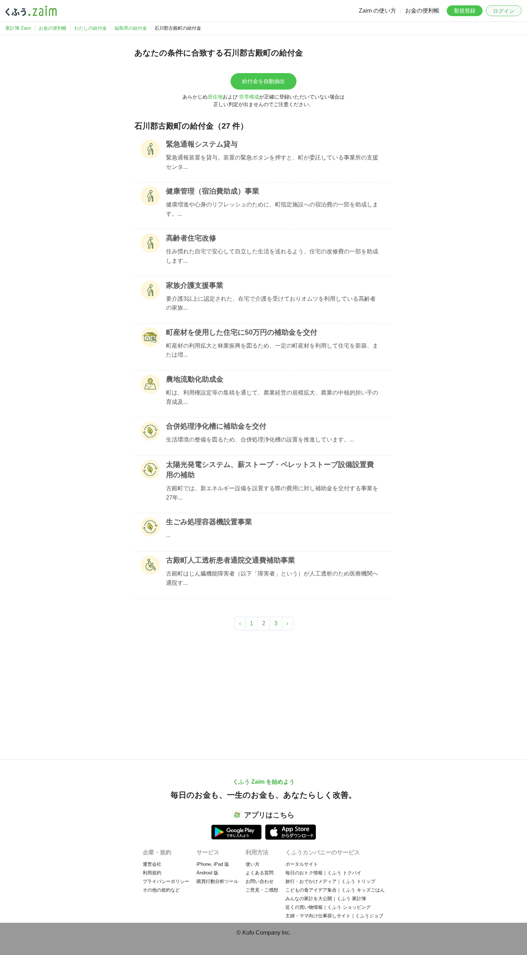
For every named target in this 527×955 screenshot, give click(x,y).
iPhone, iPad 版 (212, 864)
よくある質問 (260, 872)
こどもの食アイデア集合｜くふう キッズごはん (335, 890)
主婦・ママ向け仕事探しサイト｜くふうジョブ (334, 915)
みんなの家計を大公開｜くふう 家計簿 (325, 898)
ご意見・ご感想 (262, 890)
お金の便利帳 (422, 11)
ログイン (503, 11)
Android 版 (207, 872)
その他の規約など (161, 890)
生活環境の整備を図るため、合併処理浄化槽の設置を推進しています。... (260, 439)
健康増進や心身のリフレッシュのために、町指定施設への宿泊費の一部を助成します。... (272, 209)
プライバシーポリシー (166, 881)
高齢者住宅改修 (191, 238)
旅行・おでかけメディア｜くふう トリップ (330, 881)
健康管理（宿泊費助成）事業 (212, 191)
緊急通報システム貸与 (202, 144)
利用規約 (152, 872)
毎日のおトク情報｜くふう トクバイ (323, 872)
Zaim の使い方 (377, 11)
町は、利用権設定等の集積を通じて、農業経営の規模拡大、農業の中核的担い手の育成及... (272, 397)
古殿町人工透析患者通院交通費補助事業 (230, 560)
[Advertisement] (263, 691)
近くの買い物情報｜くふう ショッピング (328, 907)
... (168, 535)
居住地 (215, 97)
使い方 (253, 864)
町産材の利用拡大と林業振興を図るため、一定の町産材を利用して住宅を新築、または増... (272, 350)
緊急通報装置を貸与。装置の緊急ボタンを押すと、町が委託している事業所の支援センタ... (272, 162)
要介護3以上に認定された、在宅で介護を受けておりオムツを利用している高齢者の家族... (271, 303)
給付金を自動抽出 (263, 81)
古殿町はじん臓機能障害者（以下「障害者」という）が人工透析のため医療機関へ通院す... (272, 578)
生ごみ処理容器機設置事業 (209, 522)
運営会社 (152, 864)
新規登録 (464, 11)
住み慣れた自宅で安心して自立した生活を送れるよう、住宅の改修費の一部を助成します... (272, 256)
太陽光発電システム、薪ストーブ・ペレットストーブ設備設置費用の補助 (270, 469)
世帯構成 (249, 97)
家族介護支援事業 (194, 285)
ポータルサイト (301, 864)
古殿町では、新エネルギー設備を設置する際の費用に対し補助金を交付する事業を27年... (272, 493)
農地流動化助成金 (194, 379)
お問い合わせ (260, 881)
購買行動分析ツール (217, 881)
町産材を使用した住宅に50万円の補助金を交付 (241, 332)
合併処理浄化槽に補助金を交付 (216, 426)
